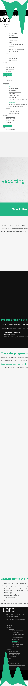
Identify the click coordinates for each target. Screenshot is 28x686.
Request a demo (11, 660)
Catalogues (12, 90)
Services (8, 108)
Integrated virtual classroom (14, 106)
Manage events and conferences (18, 99)
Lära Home (6, 83)
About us (5, 124)
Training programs (14, 95)
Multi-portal (12, 97)
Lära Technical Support (10, 11)
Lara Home (9, 625)
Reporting (12, 102)
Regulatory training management (18, 104)
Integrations (12, 101)
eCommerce (12, 93)
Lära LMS (8, 86)
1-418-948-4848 (10, 619)
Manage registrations (15, 92)
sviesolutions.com (11, 622)
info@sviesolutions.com (10, 13)
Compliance (9, 122)
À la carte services (14, 113)
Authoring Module (14, 88)
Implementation (13, 109)
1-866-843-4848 (20, 619)
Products (5, 84)
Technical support (14, 111)
